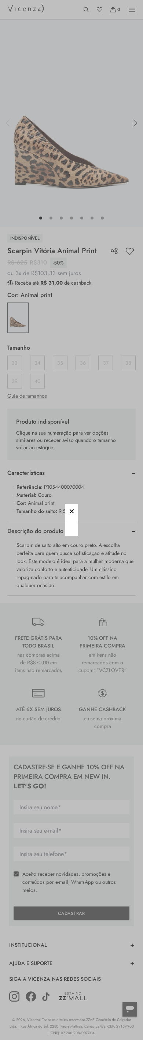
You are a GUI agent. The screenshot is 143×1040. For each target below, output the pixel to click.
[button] (71, 510)
